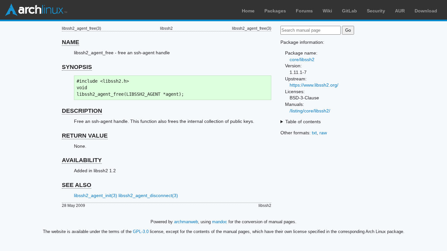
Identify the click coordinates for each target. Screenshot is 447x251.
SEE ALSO (76, 185)
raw (323, 132)
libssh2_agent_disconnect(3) (148, 195)
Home (248, 10)
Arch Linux (36, 9)
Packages (275, 10)
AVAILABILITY (82, 160)
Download (426, 10)
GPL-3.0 (141, 231)
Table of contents (303, 121)
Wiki (327, 10)
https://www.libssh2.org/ (314, 85)
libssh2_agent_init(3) (95, 195)
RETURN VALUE (85, 135)
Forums (304, 10)
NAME (70, 42)
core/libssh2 (302, 59)
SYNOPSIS (77, 67)
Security (376, 10)
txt (314, 132)
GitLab (349, 10)
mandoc (219, 221)
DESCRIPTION (82, 111)
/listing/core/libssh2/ (310, 110)
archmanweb (186, 221)
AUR (400, 10)
